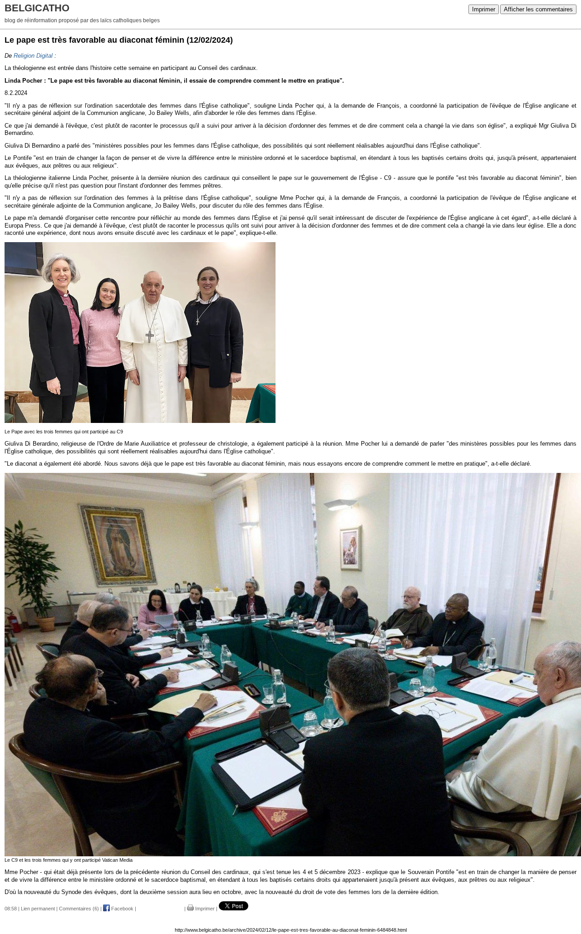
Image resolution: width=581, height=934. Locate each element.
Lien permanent (38, 908)
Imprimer (483, 9)
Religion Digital (33, 55)
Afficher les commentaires (538, 9)
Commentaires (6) (79, 908)
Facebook (121, 908)
